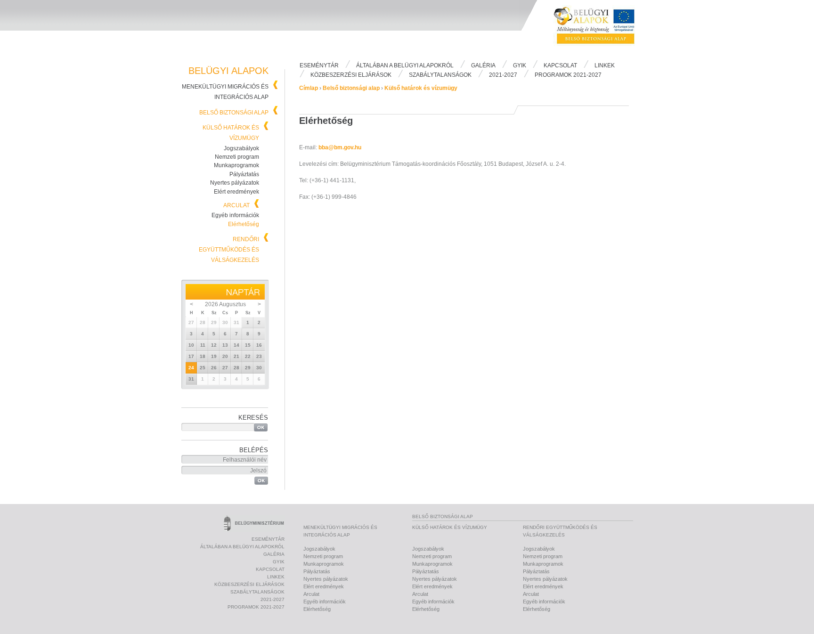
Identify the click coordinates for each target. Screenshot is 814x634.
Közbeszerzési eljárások (350, 75)
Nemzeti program (237, 157)
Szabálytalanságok (440, 75)
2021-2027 (503, 75)
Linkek (604, 65)
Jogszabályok (241, 148)
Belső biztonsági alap (234, 112)
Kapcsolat (560, 65)
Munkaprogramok (236, 165)
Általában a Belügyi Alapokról (405, 65)
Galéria (483, 65)
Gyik (519, 65)
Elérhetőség (243, 224)
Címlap (308, 88)
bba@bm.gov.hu (339, 147)
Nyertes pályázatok (234, 182)
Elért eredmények (236, 191)
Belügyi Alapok (600, 28)
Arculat (236, 205)
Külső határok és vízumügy (420, 88)
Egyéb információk (235, 215)
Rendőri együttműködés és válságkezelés (229, 249)
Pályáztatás (244, 174)
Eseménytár (319, 65)
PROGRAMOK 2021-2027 (568, 75)
